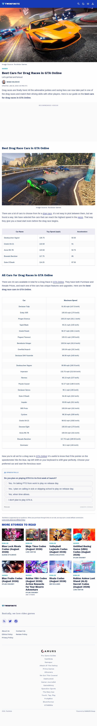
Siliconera (48, 672)
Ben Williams (54, 584)
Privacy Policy (7, 638)
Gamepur (48, 662)
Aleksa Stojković (9, 555)
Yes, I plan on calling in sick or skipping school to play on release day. (41, 489)
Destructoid (48, 679)
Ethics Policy (7, 634)
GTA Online (58, 282)
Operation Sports (48, 689)
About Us (5, 631)
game (80, 217)
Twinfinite (48, 659)
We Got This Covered (48, 675)
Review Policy (21, 634)
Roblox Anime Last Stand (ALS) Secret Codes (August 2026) (84, 582)
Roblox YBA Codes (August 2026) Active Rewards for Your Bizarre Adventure (36, 584)
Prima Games (48, 669)
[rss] (4, 621)
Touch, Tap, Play (48, 695)
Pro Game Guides (48, 656)
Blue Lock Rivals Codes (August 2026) (11, 549)
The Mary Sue (48, 692)
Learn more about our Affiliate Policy (13, 520)
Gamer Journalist (48, 682)
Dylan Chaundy (79, 557)
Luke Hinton (31, 552)
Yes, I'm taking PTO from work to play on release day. (33, 483)
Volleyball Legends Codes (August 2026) (58, 549)
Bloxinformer (48, 702)
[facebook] (15, 621)
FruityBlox (48, 698)
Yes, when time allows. (19, 494)
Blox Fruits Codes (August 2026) (12, 580)
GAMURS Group (89, 711)
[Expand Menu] (88, 3)
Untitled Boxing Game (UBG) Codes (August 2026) (82, 550)
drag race (47, 213)
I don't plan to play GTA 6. (20, 500)
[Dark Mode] (83, 3)
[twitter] (10, 621)
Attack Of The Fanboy (48, 665)
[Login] (92, 3)
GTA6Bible (48, 705)
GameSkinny (48, 685)
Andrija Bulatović (56, 555)
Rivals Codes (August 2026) (57, 580)
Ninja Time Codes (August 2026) (36, 547)
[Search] (78, 3)
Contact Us (20, 631)
